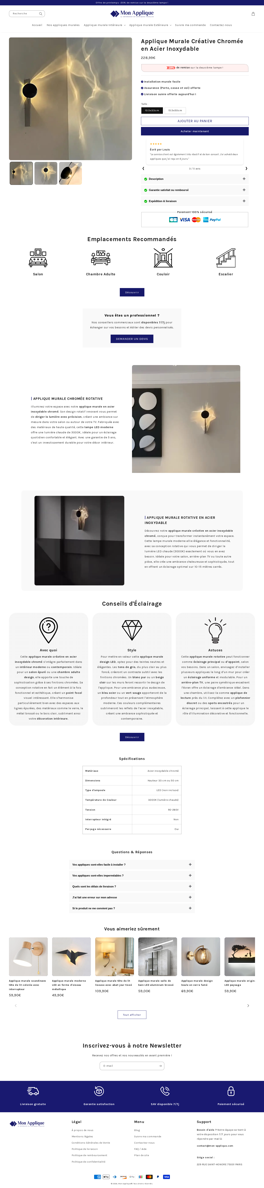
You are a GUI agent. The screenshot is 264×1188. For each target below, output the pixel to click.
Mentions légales (82, 1136)
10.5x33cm (152, 110)
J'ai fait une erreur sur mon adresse (94, 897)
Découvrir (132, 292)
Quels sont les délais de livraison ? (94, 886)
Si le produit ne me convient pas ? (93, 908)
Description (156, 178)
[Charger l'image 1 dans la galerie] (21, 173)
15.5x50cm (175, 110)
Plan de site (141, 1155)
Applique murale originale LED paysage (241, 983)
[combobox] (27, 14)
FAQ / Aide (140, 1149)
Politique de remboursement (90, 1155)
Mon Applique (124, 1184)
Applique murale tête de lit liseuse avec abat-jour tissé (113, 983)
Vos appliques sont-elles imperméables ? (98, 875)
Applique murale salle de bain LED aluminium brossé (156, 983)
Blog (137, 1130)
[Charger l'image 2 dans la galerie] (45, 173)
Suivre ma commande (147, 1136)
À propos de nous (83, 1130)
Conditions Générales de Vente (91, 1142)
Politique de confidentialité (88, 1161)
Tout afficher (132, 1014)
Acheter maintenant (195, 131)
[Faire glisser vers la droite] (248, 1005)
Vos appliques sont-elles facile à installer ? (99, 864)
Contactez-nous (144, 1142)
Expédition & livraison (163, 201)
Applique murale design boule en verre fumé (197, 983)
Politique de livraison (85, 1149)
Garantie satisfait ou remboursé (169, 189)
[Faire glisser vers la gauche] (16, 1005)
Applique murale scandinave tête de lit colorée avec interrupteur (27, 985)
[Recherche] (41, 14)
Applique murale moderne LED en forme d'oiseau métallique (69, 985)
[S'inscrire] (160, 1066)
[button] (104, 25)
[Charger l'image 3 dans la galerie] (70, 173)
